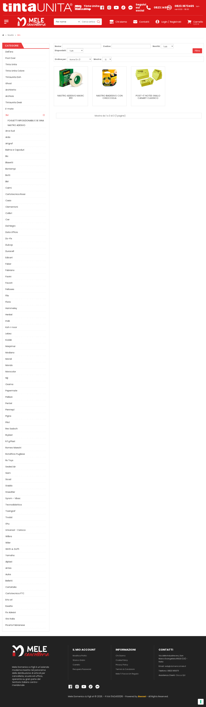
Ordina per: (61, 59)
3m (18, 35)
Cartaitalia (10, 587)
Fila (7, 295)
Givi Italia (10, 618)
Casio (8, 200)
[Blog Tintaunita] (39, 7)
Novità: (156, 46)
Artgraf (9, 143)
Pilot (7, 422)
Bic (6, 156)
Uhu (7, 523)
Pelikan (9, 396)
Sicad (8, 479)
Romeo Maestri (13, 447)
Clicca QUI (180, 675)
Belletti (9, 580)
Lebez (8, 333)
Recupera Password (82, 669)
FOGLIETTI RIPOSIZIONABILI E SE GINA (26, 120)
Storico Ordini (79, 660)
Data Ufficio (11, 232)
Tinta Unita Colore (14, 70)
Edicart (9, 257)
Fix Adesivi (10, 612)
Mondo (9, 365)
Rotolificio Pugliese (15, 453)
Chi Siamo (120, 655)
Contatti (144, 22)
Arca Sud (10, 130)
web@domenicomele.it (175, 666)
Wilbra (8, 536)
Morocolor (10, 371)
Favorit (9, 282)
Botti (7, 175)
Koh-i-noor (11, 327)
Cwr (7, 219)
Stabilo (9, 485)
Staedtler (10, 492)
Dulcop (9, 244)
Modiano (9, 352)
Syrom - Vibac (13, 498)
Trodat (9, 517)
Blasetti (9, 162)
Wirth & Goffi (12, 549)
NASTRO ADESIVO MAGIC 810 (70, 96)
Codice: (107, 46)
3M (6, 115)
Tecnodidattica (13, 504)
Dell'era (9, 51)
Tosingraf (10, 511)
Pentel (8, 403)
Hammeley (11, 308)
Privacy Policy (122, 664)
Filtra (197, 50)
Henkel (8, 314)
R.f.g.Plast (10, 441)
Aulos (8, 574)
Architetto (10, 89)
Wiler (8, 542)
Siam (8, 473)
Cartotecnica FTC (14, 593)
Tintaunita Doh (13, 77)
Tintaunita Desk (13, 102)
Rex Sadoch (11, 428)
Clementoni (11, 206)
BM (6, 181)
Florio (8, 301)
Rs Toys (9, 460)
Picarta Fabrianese (15, 625)
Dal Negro (10, 225)
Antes (8, 568)
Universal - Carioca (15, 530)
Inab (7, 320)
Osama (9, 384)
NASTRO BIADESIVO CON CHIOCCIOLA (109, 96)
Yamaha (9, 555)
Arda (7, 137)
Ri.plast (9, 434)
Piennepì (9, 409)
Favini (8, 276)
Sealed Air (10, 466)
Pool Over (10, 58)
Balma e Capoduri (14, 149)
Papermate (11, 390)
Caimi (8, 187)
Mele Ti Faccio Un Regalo (127, 673)
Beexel (142, 696)
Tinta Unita (11, 64)
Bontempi (10, 168)
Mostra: (98, 59)
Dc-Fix (8, 238)
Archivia (9, 96)
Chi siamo (121, 22)
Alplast (8, 561)
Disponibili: (60, 50)
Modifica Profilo (80, 655)
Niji (6, 377)
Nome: (58, 46)
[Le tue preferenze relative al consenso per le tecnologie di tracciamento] (201, 702)
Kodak (8, 339)
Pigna (8, 415)
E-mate (9, 108)
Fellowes (9, 289)
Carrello (76, 664)
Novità (11, 35)
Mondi (8, 358)
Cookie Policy (122, 660)
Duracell (9, 251)
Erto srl (8, 599)
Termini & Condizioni (125, 669)
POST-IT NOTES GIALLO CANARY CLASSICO (148, 96)
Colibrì (8, 213)
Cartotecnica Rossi (15, 194)
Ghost (8, 83)
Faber (8, 263)
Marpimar (10, 346)
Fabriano (9, 270)
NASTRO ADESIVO (16, 125)
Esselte (9, 606)
